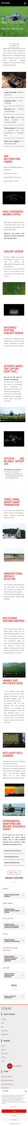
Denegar (14, 1115)
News (2, 1061)
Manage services (13, 1106)
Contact (3, 1046)
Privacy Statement (12, 1123)
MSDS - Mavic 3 (14, 873)
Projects (3, 1057)
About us (18, 1123)
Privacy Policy (5, 1088)
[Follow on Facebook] (2, 1008)
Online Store (4, 1031)
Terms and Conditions (7, 1084)
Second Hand (4, 1034)
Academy (3, 1019)
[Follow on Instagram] (9, 1008)
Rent (2, 1023)
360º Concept (5, 1053)
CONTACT (14, 45)
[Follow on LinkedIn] (6, 1008)
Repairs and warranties (7, 1080)
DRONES (3, 13)
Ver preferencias (14, 1119)
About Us (3, 1050)
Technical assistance (6, 1076)
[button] (25, 1091)
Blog (2, 1027)
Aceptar (14, 1111)
